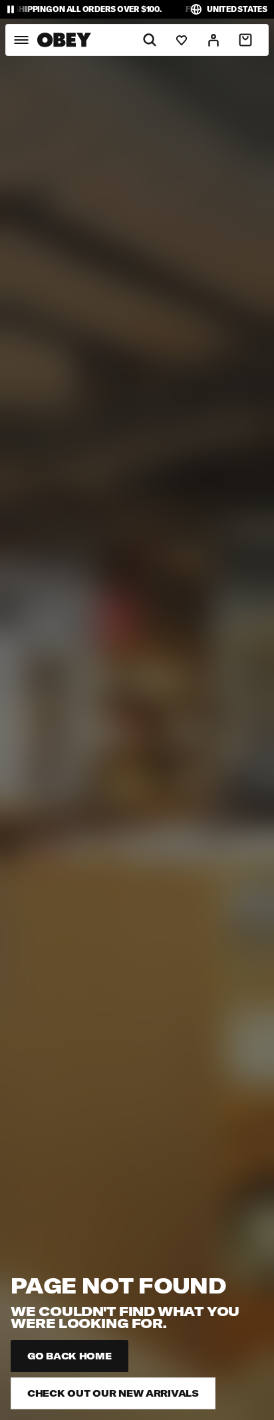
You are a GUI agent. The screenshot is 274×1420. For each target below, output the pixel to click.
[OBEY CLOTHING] (64, 40)
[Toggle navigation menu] (21, 40)
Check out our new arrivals (113, 1393)
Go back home (69, 1356)
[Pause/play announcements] (10, 9)
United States (237, 9)
